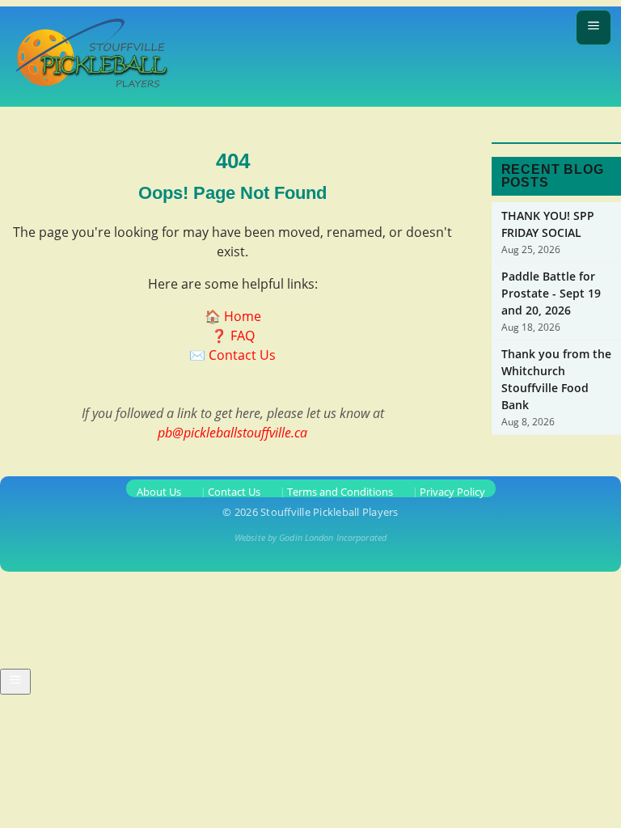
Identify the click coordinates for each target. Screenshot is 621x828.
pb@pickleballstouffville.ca (232, 432)
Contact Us (234, 491)
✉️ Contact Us (232, 355)
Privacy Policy (452, 491)
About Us (159, 491)
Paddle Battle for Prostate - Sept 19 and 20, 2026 (551, 293)
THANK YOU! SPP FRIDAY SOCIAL (547, 224)
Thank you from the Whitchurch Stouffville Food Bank (556, 379)
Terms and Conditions (340, 491)
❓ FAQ (233, 335)
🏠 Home (233, 316)
